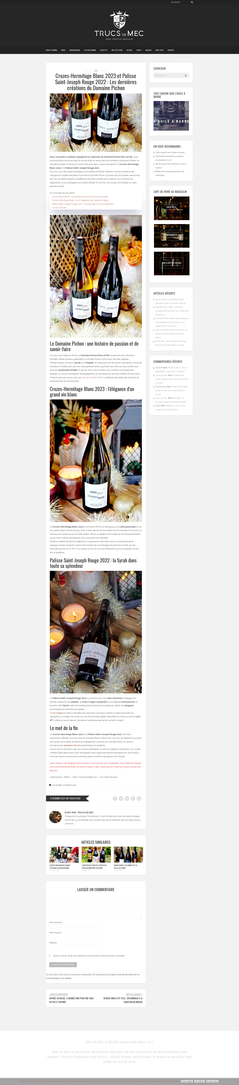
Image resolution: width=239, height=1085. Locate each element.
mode (63, 50)
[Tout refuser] (236, 1081)
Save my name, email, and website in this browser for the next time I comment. (89, 956)
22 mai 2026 (54, 870)
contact (171, 50)
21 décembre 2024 (57, 798)
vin (96, 71)
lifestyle (103, 50)
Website (53, 943)
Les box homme (90, 50)
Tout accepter (187, 1081)
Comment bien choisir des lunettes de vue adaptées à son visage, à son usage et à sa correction (172, 322)
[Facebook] (182, 59)
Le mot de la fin (59, 207)
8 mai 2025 (86, 870)
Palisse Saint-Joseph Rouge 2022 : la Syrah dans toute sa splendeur (83, 204)
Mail (55, 932)
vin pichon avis (69, 785)
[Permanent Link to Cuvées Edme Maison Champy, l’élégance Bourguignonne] (64, 862)
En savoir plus (212, 1081)
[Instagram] (191, 59)
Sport (139, 50)
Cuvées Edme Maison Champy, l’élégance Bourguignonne (59, 866)
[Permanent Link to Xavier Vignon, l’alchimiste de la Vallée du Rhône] (128, 862)
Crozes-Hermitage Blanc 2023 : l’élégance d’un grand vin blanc (80, 200)
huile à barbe (178, 152)
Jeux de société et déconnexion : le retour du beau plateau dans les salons (171, 334)
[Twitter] (177, 59)
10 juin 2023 (118, 870)
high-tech (159, 50)
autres (129, 50)
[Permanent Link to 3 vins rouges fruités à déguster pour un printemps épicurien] (96, 862)
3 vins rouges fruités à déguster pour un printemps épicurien (94, 866)
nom (55, 922)
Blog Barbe (176, 171)
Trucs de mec (161, 375)
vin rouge (57, 713)
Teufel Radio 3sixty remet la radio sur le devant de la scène (171, 379)
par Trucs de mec (73, 798)
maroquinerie (75, 50)
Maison (148, 50)
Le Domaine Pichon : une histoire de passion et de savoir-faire (80, 196)
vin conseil (56, 785)
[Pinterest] (186, 59)
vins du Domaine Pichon (93, 377)
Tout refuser (199, 1081)
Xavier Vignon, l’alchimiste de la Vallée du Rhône (125, 866)
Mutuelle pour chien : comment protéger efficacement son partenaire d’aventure (171, 311)
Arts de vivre (117, 50)
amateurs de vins (72, 745)
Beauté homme (51, 50)
